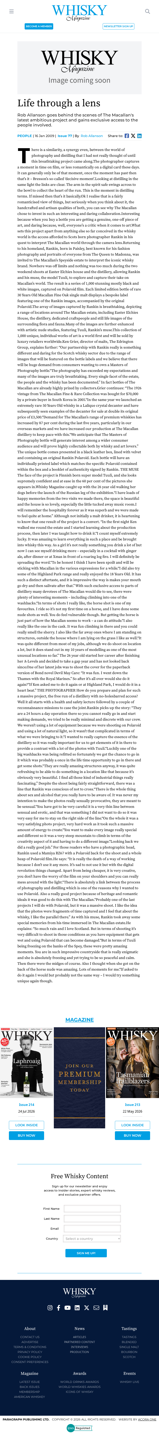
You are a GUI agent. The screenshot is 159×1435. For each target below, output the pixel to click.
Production (79, 1352)
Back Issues (30, 1387)
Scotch (129, 1357)
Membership (29, 1392)
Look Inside (26, 1125)
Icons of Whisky (79, 1392)
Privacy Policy (30, 1352)
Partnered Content (79, 1342)
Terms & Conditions (29, 1347)
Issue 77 (65, 136)
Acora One (147, 1419)
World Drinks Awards (79, 1382)
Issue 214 (26, 1104)
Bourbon (129, 1352)
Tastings (129, 1337)
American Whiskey (29, 1397)
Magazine (79, 1020)
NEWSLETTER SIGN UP (118, 26)
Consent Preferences (29, 1362)
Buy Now (26, 1135)
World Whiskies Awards (80, 1387)
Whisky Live (129, 1382)
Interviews (79, 1347)
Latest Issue (29, 1382)
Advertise (30, 1342)
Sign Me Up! (86, 1253)
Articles (79, 1337)
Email (55, 1229)
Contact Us (30, 1337)
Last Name (52, 1219)
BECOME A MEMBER (39, 26)
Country (52, 1238)
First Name (51, 1209)
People (25, 136)
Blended (129, 1342)
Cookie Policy (30, 1357)
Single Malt (129, 1347)
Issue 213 (132, 1104)
